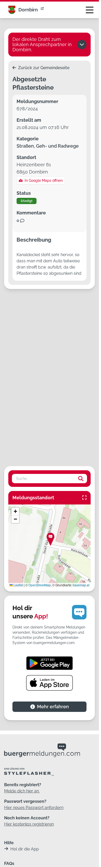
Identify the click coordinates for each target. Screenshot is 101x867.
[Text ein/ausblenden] (81, 44)
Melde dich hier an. (22, 791)
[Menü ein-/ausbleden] (89, 10)
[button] (50, 539)
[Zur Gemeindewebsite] (43, 9)
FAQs (9, 863)
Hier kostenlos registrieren (29, 824)
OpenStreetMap (39, 585)
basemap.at (81, 585)
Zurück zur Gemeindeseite (43, 67)
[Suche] (80, 478)
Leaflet (18, 585)
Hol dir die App (24, 849)
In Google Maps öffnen (44, 180)
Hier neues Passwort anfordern (33, 807)
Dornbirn (28, 9)
